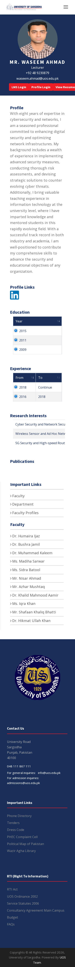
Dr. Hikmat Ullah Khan (31, 620)
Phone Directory (19, 816)
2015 (22, 331)
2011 (22, 340)
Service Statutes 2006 (23, 903)
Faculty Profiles (25, 512)
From (19, 377)
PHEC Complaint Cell (22, 837)
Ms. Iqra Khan (23, 603)
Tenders (13, 823)
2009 (22, 349)
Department (23, 504)
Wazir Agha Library (21, 851)
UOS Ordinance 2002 (22, 896)
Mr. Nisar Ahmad (26, 578)
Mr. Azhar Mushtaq (28, 586)
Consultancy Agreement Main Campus (35, 910)
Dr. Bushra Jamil (26, 544)
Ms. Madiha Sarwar (28, 561)
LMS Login (19, 87)
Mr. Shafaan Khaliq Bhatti (34, 612)
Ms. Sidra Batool (26, 569)
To (40, 377)
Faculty (18, 495)
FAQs (11, 924)
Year (19, 321)
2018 (22, 387)
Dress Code (15, 830)
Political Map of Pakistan (25, 844)
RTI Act (12, 889)
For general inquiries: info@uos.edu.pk (33, 773)
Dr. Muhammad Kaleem (32, 552)
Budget (12, 917)
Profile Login (40, 87)
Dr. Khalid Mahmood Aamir (35, 595)
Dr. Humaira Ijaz (26, 536)
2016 (22, 397)
